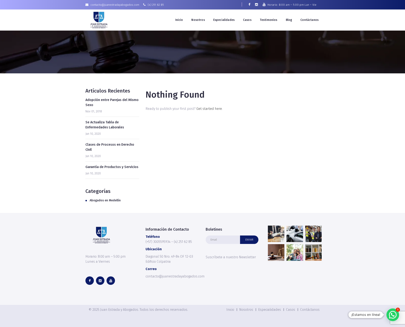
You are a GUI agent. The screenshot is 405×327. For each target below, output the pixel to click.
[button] (392, 314)
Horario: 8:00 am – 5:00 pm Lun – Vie (291, 5)
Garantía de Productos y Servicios (111, 167)
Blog (289, 20)
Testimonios (268, 20)
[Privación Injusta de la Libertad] (276, 234)
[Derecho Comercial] (276, 252)
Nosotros (198, 20)
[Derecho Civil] (313, 252)
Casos (247, 20)
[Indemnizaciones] (294, 234)
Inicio (179, 20)
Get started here (209, 109)
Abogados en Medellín (105, 200)
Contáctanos (309, 20)
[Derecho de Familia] (294, 252)
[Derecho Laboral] (313, 234)
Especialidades (224, 20)
